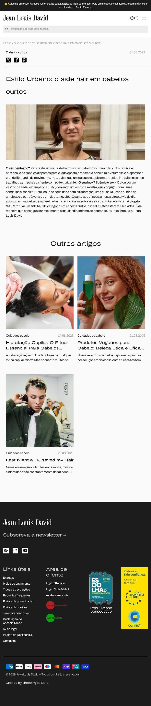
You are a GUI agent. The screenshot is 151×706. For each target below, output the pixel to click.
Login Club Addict (57, 589)
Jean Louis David (27, 674)
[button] (134, 18)
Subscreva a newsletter (32, 535)
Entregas (9, 578)
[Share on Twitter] (8, 60)
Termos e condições (16, 613)
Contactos (10, 641)
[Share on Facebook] (16, 60)
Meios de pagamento (16, 583)
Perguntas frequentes (16, 595)
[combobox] (75, 29)
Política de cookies (15, 607)
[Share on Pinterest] (24, 60)
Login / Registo (55, 583)
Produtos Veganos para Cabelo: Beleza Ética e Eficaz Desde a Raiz (110, 346)
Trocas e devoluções (16, 589)
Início (7, 43)
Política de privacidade (17, 601)
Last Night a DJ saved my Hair (40, 460)
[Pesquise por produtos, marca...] (7, 29)
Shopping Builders (35, 683)
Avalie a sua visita (57, 595)
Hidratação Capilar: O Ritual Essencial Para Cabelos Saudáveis (37, 346)
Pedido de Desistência (17, 635)
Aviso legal (10, 629)
